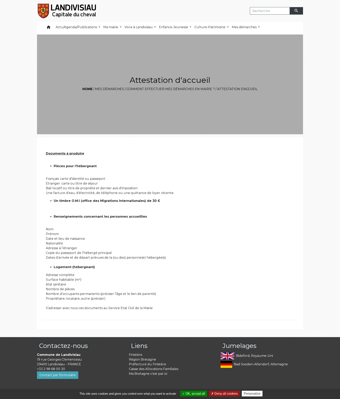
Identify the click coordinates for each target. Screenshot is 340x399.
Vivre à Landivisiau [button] (139, 27)
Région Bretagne (142, 359)
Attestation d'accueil (237, 89)
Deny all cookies (226, 393)
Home (87, 89)
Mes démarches (109, 89)
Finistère (135, 355)
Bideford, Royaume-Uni (254, 356)
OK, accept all (195, 393)
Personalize (252, 393)
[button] (48, 28)
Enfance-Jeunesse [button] (174, 27)
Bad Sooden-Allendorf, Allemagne (261, 364)
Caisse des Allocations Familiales (153, 369)
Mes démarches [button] (244, 27)
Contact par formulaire (58, 375)
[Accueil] (67, 11)
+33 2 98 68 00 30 (51, 369)
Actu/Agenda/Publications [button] (77, 27)
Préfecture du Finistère (147, 364)
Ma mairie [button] (111, 27)
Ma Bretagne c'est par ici (148, 374)
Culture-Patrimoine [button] (210, 27)
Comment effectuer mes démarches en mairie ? (171, 89)
